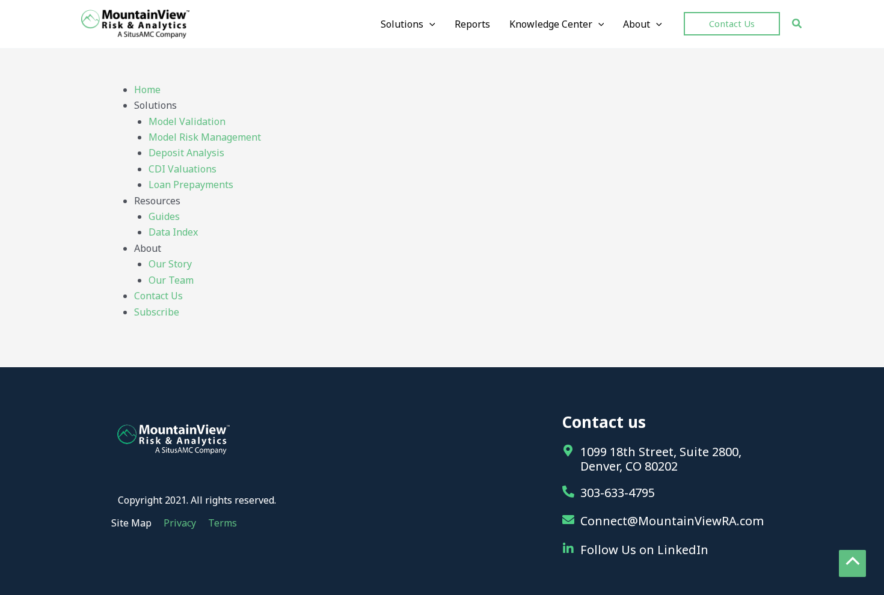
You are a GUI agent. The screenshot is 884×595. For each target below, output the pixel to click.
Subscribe (156, 312)
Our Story (170, 263)
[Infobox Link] (670, 494)
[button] (408, 24)
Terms (222, 523)
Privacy (180, 523)
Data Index (173, 232)
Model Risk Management (205, 137)
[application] (429, 24)
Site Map (131, 523)
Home (147, 89)
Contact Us (158, 295)
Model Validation (187, 121)
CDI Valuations (182, 168)
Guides (164, 216)
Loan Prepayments (191, 184)
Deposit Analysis (186, 152)
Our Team (171, 280)
